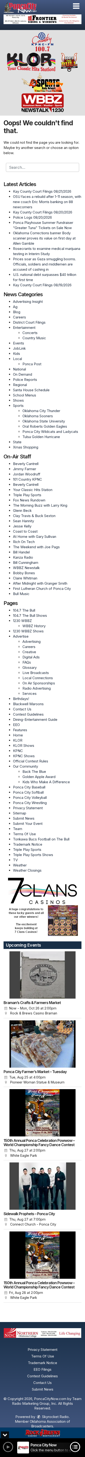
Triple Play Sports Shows (33, 854)
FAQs (26, 662)
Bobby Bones (24, 573)
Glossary (29, 667)
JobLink (19, 348)
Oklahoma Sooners (37, 416)
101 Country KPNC (27, 479)
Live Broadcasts (35, 672)
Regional (20, 385)
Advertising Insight (28, 301)
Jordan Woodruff (26, 474)
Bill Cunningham (25, 562)
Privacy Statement (28, 808)
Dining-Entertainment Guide (35, 719)
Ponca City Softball (28, 792)
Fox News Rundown (29, 500)
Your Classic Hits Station (32, 489)
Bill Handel (21, 552)
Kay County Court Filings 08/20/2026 (42, 212)
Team (17, 828)
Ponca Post (31, 364)
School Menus (24, 395)
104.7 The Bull (24, 610)
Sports (18, 405)
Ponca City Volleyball (30, 797)
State (17, 442)
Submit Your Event (27, 823)
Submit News (23, 818)
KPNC (18, 750)
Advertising (31, 641)
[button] (76, 6)
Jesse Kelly (22, 526)
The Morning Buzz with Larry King (40, 505)
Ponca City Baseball (29, 787)
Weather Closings (27, 870)
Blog (16, 312)
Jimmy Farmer (24, 469)
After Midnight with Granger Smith (40, 583)
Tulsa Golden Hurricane (41, 437)
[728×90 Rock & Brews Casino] (42, 1433)
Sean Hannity (23, 521)
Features (20, 730)
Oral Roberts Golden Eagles (44, 426)
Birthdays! (21, 698)
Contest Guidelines (28, 714)
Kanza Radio (23, 557)
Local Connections (37, 678)
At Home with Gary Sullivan (34, 536)
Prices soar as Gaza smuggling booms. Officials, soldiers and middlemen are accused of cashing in (44, 264)
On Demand (22, 374)
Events (18, 343)
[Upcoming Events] (42, 975)
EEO (16, 724)
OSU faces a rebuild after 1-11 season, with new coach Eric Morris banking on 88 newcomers (47, 201)
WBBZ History (34, 626)
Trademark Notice (27, 844)
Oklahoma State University (43, 421)
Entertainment (24, 327)
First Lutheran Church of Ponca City (42, 588)
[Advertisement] (42, 19)
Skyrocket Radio (55, 1416)
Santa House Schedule (31, 390)
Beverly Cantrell (25, 463)
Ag (15, 306)
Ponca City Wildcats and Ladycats (50, 431)
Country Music (34, 338)
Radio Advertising (36, 688)
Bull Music (21, 593)
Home (18, 735)
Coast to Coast (25, 531)
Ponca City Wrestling (30, 802)
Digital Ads (31, 657)
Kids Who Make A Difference (46, 782)
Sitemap (19, 813)
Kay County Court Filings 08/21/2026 (42, 191)
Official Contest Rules (30, 761)
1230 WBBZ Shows (28, 631)
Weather (20, 865)
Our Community (25, 766)
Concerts (30, 333)
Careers (19, 317)
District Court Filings (29, 322)
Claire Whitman (25, 578)
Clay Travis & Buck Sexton (34, 515)
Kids (16, 353)
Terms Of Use (24, 834)
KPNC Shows (24, 756)
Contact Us (22, 709)
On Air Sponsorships (38, 683)
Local (17, 359)
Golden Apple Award (38, 776)
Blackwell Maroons (28, 704)
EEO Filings (42, 1369)
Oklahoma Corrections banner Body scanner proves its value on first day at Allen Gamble (44, 238)
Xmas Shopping (25, 447)
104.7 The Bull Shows (30, 615)
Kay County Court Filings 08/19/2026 (42, 285)
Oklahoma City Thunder (41, 411)
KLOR (17, 740)
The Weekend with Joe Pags (36, 547)
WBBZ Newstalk (26, 567)
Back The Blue (34, 771)
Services (29, 693)
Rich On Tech (24, 541)
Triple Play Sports (27, 495)
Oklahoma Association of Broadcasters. (50, 1423)
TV (15, 860)
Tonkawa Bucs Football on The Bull (41, 839)
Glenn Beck (22, 510)
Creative (29, 652)
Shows (18, 400)
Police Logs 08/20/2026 (32, 217)
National (19, 369)
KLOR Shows (23, 745)
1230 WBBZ (22, 620)
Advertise (21, 636)
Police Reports (25, 379)
